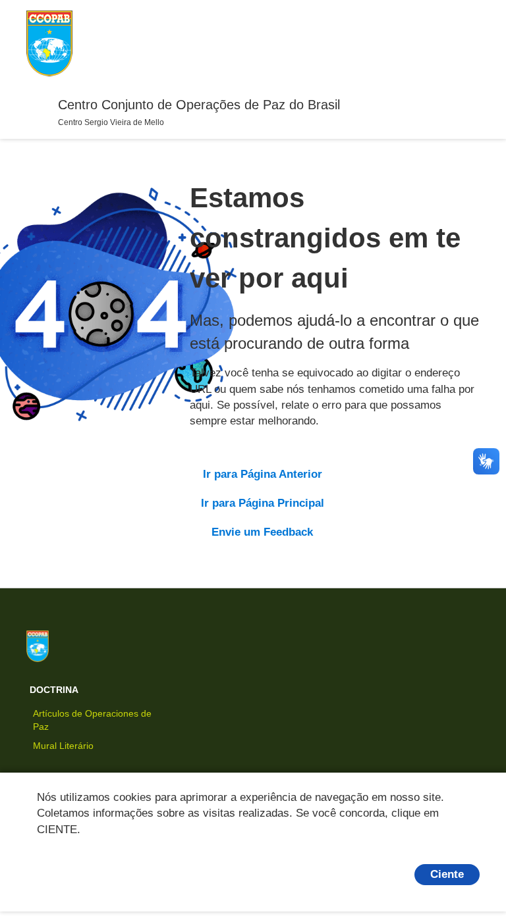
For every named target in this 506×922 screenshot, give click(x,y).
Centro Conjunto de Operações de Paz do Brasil (199, 104)
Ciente (447, 874)
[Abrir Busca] (466, 43)
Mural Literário (63, 745)
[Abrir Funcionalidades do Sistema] (442, 43)
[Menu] (36, 105)
